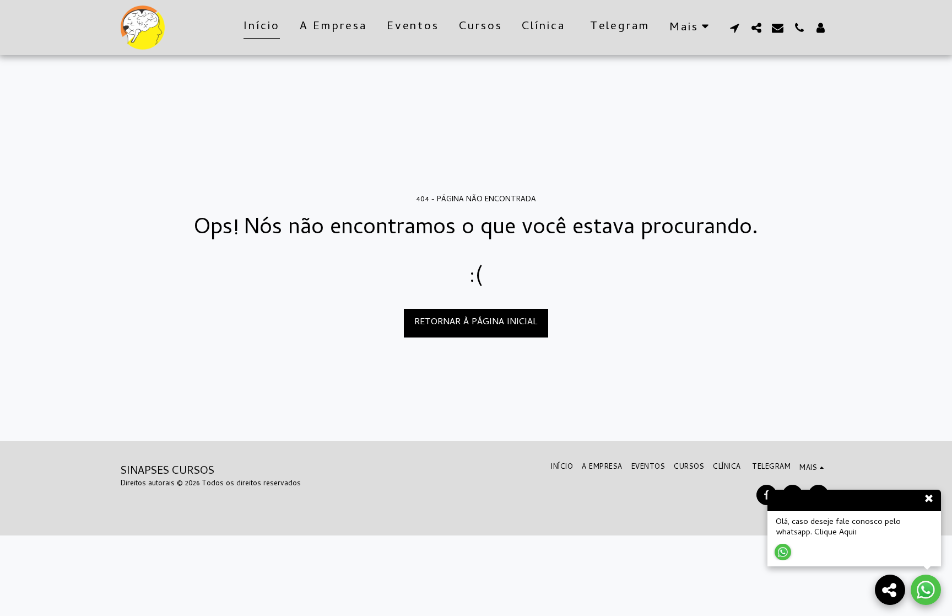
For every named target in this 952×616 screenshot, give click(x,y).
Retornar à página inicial (476, 322)
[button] (734, 28)
